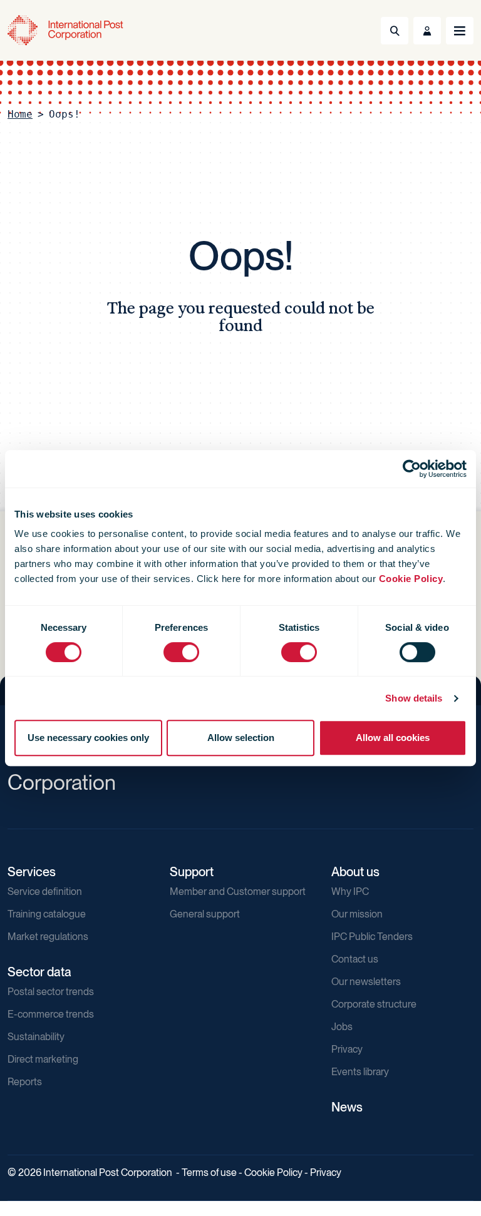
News (347, 1107)
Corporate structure (373, 1004)
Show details (413, 698)
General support (205, 914)
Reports (25, 1082)
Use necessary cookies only (88, 737)
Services (32, 871)
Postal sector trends (51, 992)
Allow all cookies (393, 737)
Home (20, 114)
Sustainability (36, 1037)
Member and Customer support (238, 891)
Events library (360, 1072)
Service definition (45, 891)
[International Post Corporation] (66, 30)
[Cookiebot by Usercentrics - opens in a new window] (412, 468)
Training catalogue (47, 914)
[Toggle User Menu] (427, 30)
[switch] (181, 652)
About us (355, 871)
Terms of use (209, 1172)
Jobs (342, 1027)
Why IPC (350, 891)
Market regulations (48, 937)
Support (192, 871)
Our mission (357, 914)
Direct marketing (43, 1059)
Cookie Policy (411, 578)
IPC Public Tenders (372, 937)
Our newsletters (366, 982)
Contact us (354, 959)
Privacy (347, 1049)
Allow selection (240, 737)
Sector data (39, 971)
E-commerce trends (51, 1014)
